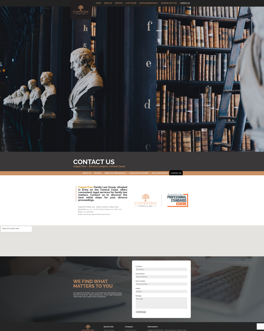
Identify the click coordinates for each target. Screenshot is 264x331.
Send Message (140, 312)
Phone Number (140, 281)
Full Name (139, 266)
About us (108, 3)
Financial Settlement (139, 173)
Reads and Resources (149, 3)
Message (138, 296)
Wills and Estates (160, 173)
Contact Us (176, 173)
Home (98, 3)
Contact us (185, 3)
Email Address (140, 274)
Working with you (169, 3)
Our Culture (131, 3)
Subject (138, 288)
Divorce (97, 173)
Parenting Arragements (115, 173)
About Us (87, 173)
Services (118, 3)
